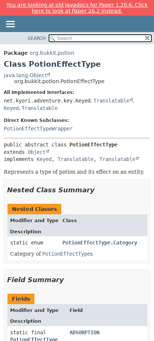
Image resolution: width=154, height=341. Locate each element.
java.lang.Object (25, 75)
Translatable (111, 101)
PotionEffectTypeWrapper (38, 129)
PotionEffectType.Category (99, 243)
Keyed (11, 108)
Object (37, 152)
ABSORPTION (84, 332)
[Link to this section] (100, 190)
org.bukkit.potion (52, 53)
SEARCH (37, 38)
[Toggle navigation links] (10, 24)
